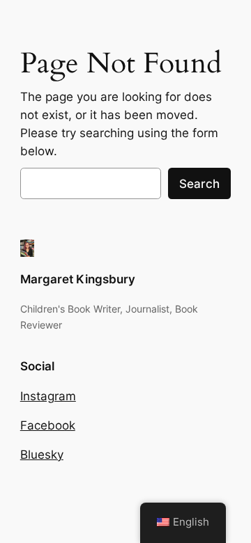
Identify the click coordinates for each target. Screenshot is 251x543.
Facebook (47, 425)
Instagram (48, 396)
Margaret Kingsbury (77, 279)
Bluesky (41, 455)
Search (199, 184)
